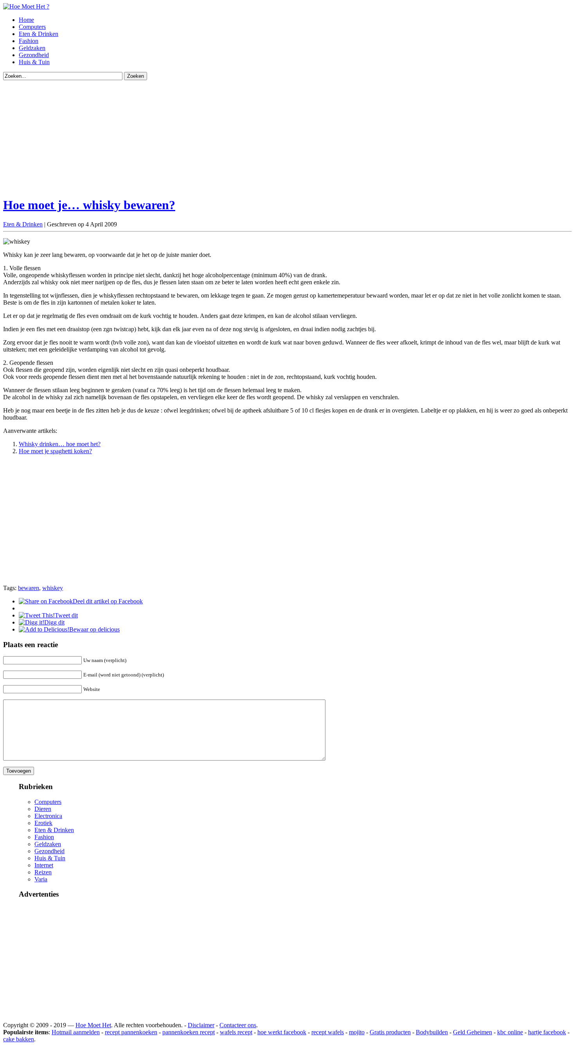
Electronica (48, 816)
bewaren (28, 588)
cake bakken (18, 1039)
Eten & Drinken (38, 34)
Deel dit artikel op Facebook (108, 601)
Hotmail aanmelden (76, 1032)
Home (26, 19)
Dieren (42, 809)
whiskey (52, 588)
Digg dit (54, 622)
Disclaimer (201, 1025)
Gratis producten (390, 1032)
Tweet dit (66, 615)
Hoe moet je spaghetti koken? (55, 451)
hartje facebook (547, 1032)
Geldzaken (32, 48)
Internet (43, 865)
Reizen (43, 872)
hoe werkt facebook (281, 1032)
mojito (357, 1032)
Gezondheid (34, 55)
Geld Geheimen (472, 1032)
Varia (40, 879)
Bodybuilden (432, 1032)
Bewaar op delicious (94, 629)
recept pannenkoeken (131, 1032)
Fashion (28, 41)
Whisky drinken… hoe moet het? (60, 444)
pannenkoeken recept (188, 1032)
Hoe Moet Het (93, 1025)
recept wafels (327, 1032)
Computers (32, 26)
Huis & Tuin (34, 62)
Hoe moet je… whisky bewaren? (89, 205)
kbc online (510, 1032)
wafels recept (236, 1032)
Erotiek (43, 823)
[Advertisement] (238, 135)
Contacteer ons (237, 1025)
